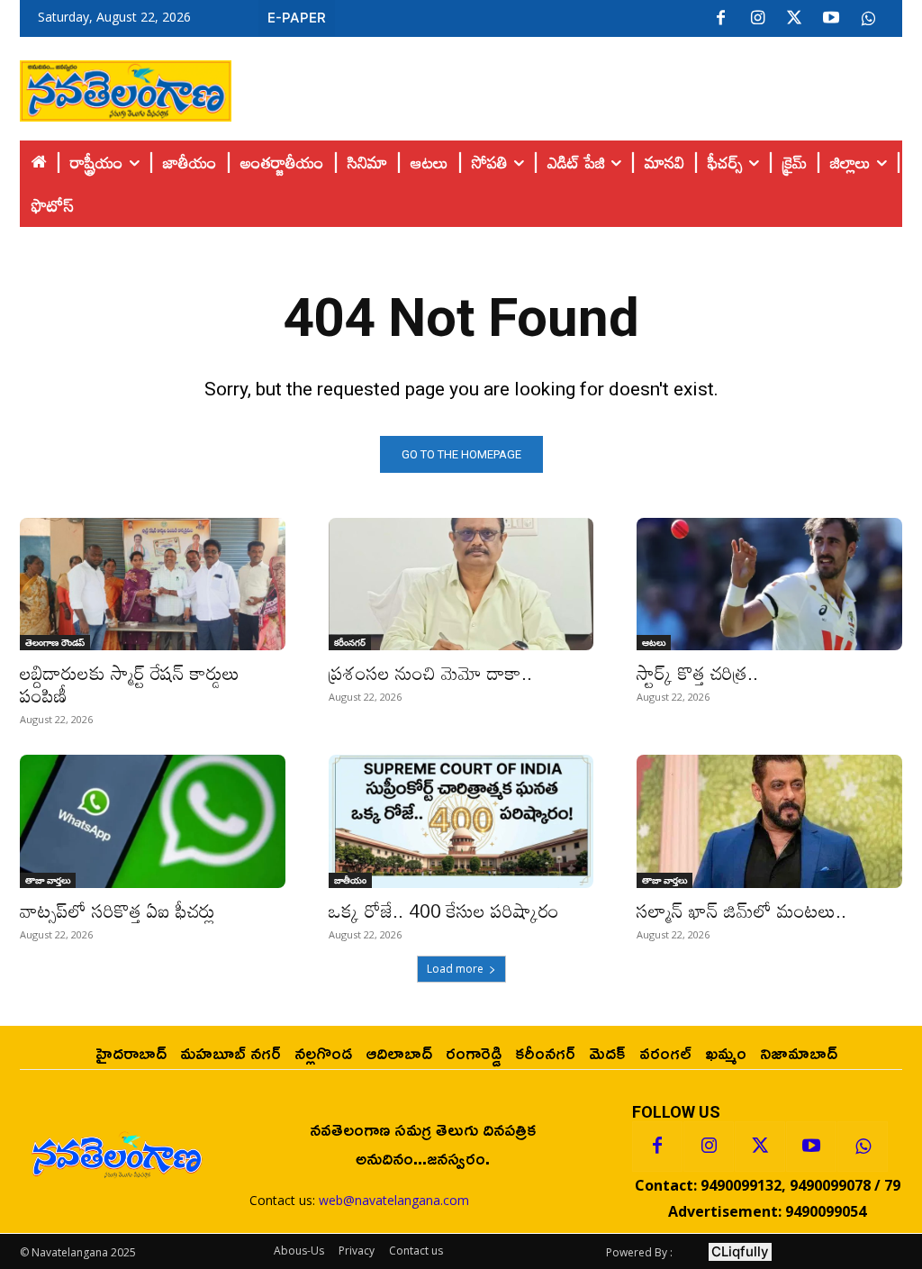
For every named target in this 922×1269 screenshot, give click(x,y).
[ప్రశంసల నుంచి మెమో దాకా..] (461, 584)
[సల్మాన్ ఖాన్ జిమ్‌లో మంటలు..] (769, 821)
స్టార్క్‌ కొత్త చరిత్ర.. (697, 673)
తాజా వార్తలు (47, 880)
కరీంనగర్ (350, 642)
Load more (455, 968)
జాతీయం (350, 880)
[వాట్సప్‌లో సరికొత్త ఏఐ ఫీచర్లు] (152, 821)
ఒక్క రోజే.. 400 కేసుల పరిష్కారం (444, 910)
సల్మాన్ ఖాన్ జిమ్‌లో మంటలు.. (741, 910)
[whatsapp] (868, 19)
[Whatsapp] (862, 1146)
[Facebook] (720, 19)
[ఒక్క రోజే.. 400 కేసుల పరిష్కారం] (461, 821)
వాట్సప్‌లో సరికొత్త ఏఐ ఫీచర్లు (117, 910)
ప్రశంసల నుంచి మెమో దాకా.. (430, 673)
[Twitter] (794, 19)
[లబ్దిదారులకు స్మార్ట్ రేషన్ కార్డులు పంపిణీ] (152, 584)
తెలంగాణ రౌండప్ (55, 642)
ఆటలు (653, 642)
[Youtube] (831, 19)
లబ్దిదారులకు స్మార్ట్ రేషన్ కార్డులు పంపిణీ (130, 684)
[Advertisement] (567, 86)
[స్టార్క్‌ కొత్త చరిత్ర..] (769, 584)
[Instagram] (757, 19)
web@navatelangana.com (394, 1200)
